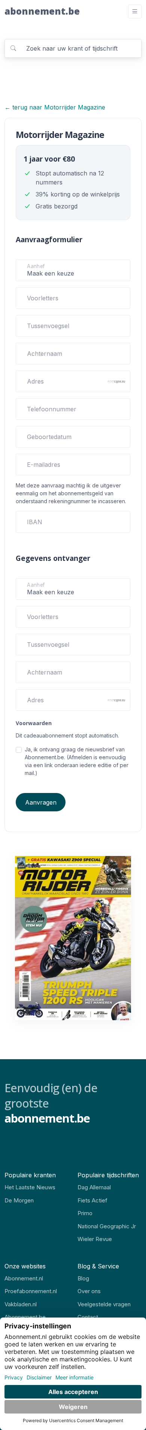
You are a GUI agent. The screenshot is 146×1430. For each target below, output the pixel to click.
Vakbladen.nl (20, 1304)
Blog (83, 1278)
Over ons (89, 1291)
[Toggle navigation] (135, 11)
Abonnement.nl (23, 1278)
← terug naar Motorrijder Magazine (54, 107)
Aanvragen (41, 802)
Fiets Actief (92, 1200)
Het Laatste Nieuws (29, 1187)
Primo (84, 1213)
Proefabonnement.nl (30, 1291)
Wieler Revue (94, 1239)
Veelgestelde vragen (104, 1304)
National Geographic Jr (106, 1226)
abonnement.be (42, 11)
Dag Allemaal (94, 1187)
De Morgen (19, 1200)
